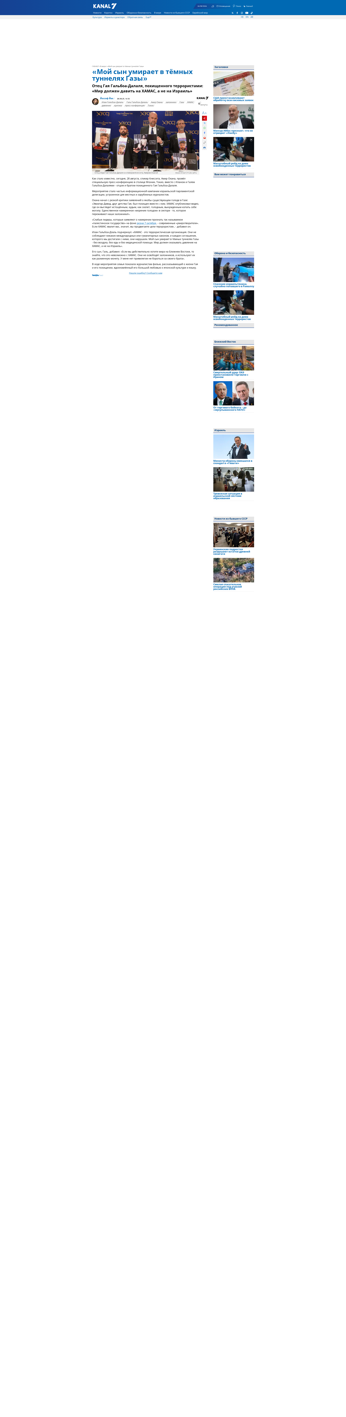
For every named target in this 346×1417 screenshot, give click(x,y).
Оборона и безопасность (139, 13)
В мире (157, 13)
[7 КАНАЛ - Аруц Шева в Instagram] (242, 13)
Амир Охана (156, 102)
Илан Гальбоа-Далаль (112, 102)
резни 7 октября (146, 223)
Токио (151, 106)
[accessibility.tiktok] (251, 13)
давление (106, 106)
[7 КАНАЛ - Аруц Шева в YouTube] (246, 13)
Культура (97, 17)
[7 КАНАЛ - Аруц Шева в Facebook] (237, 13)
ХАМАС (190, 102)
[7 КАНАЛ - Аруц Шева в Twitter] (232, 13)
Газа (182, 102)
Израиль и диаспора (114, 17)
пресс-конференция (135, 106)
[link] (233, 99)
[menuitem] (97, 13)
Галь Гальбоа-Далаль (137, 102)
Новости (97, 13)
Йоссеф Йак (106, 99)
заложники (171, 102)
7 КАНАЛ (95, 66)
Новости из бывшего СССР (177, 13)
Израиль (119, 13)
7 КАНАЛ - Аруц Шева (109, 8)
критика (118, 106)
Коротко (108, 13)
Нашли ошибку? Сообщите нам (145, 273)
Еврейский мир (200, 13)
